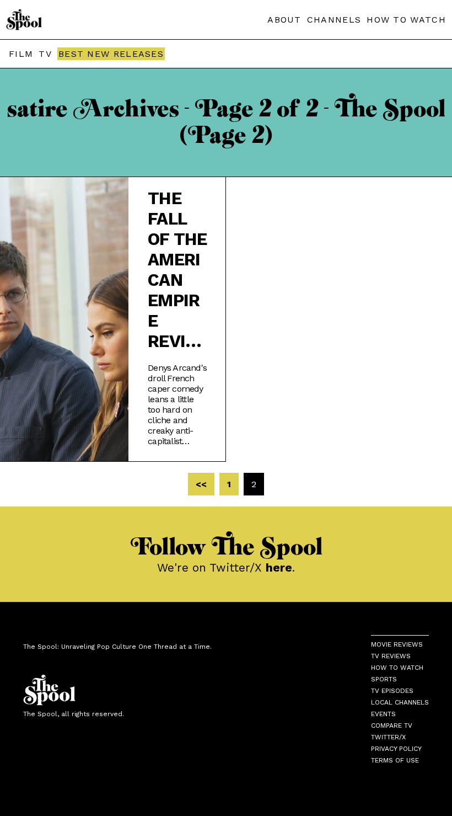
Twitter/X (388, 737)
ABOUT (284, 19)
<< (201, 484)
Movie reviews (397, 644)
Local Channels (400, 702)
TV (45, 54)
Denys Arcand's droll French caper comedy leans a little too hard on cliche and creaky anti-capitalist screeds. (177, 404)
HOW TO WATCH (406, 19)
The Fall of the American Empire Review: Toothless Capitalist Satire (177, 269)
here (279, 567)
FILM (21, 54)
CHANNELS (334, 19)
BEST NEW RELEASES (111, 54)
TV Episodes (392, 690)
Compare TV (391, 725)
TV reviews (391, 656)
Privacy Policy (396, 748)
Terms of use (395, 760)
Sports (384, 679)
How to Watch (397, 667)
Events (383, 714)
